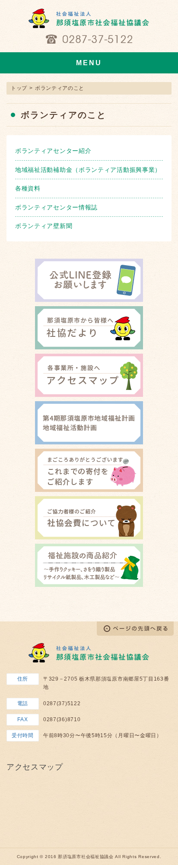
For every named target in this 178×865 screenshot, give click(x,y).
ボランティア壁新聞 (43, 225)
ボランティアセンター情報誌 (56, 207)
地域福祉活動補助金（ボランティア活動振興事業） (88, 169)
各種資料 (28, 188)
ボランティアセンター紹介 (53, 150)
